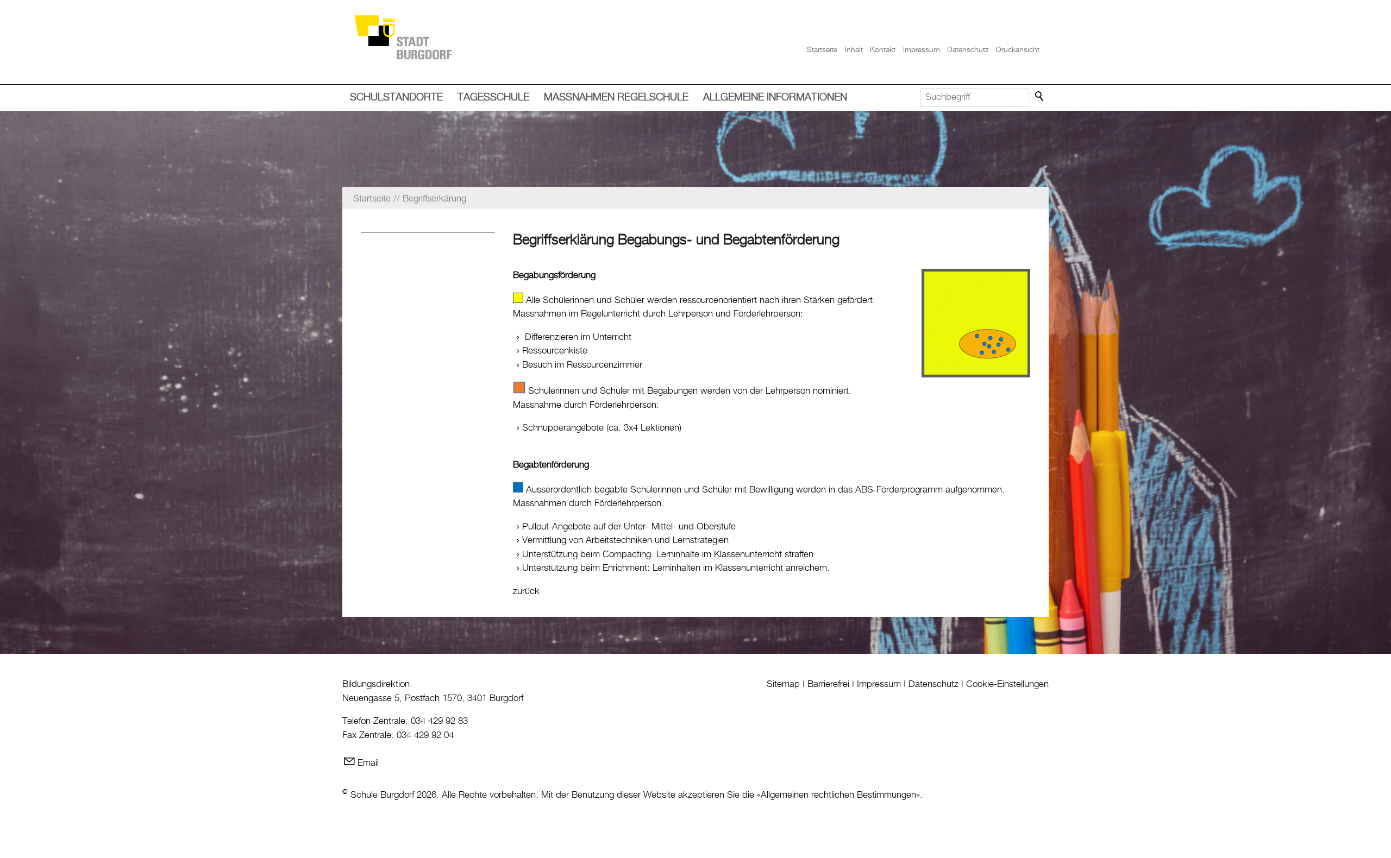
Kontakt (882, 50)
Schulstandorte (396, 97)
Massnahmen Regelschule (616, 97)
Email (368, 763)
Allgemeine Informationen (775, 97)
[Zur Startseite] (402, 36)
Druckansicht (1017, 50)
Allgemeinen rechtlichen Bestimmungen (838, 795)
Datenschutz (967, 50)
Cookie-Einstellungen (1007, 684)
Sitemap (783, 684)
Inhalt (854, 50)
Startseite (822, 50)
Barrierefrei (828, 684)
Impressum (921, 50)
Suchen (1040, 96)
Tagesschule (493, 97)
